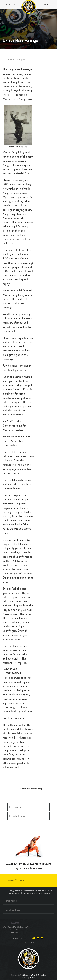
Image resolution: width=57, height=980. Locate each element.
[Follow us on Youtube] (42, 938)
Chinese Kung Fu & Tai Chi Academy (34, 975)
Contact (10, 4)
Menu (46, 4)
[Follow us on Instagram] (29, 938)
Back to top (28, 943)
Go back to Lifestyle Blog (30, 788)
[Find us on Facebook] (25, 938)
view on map (15, 933)
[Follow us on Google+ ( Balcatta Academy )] (33, 938)
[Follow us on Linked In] (38, 938)
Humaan (32, 977)
